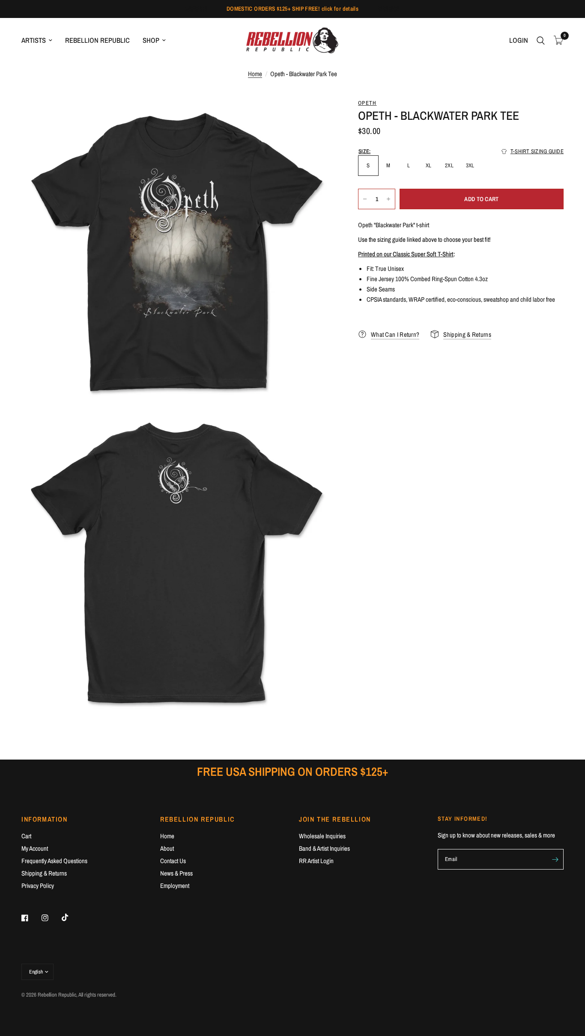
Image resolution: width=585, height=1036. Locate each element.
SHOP (151, 40)
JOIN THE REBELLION (335, 819)
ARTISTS (33, 40)
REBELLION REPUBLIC (97, 40)
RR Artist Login (316, 860)
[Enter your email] (555, 859)
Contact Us (173, 860)
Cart (26, 835)
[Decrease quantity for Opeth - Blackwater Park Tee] (364, 199)
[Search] (540, 40)
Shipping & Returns (44, 873)
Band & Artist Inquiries (324, 848)
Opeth (367, 103)
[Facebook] (30, 917)
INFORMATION (44, 819)
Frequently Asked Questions (54, 860)
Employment (174, 885)
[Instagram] (51, 917)
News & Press (176, 873)
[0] (556, 40)
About (167, 848)
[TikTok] (71, 917)
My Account (34, 848)
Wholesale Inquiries (322, 835)
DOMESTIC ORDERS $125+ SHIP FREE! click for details (293, 8)
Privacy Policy (37, 885)
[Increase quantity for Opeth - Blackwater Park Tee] (388, 199)
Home (255, 73)
